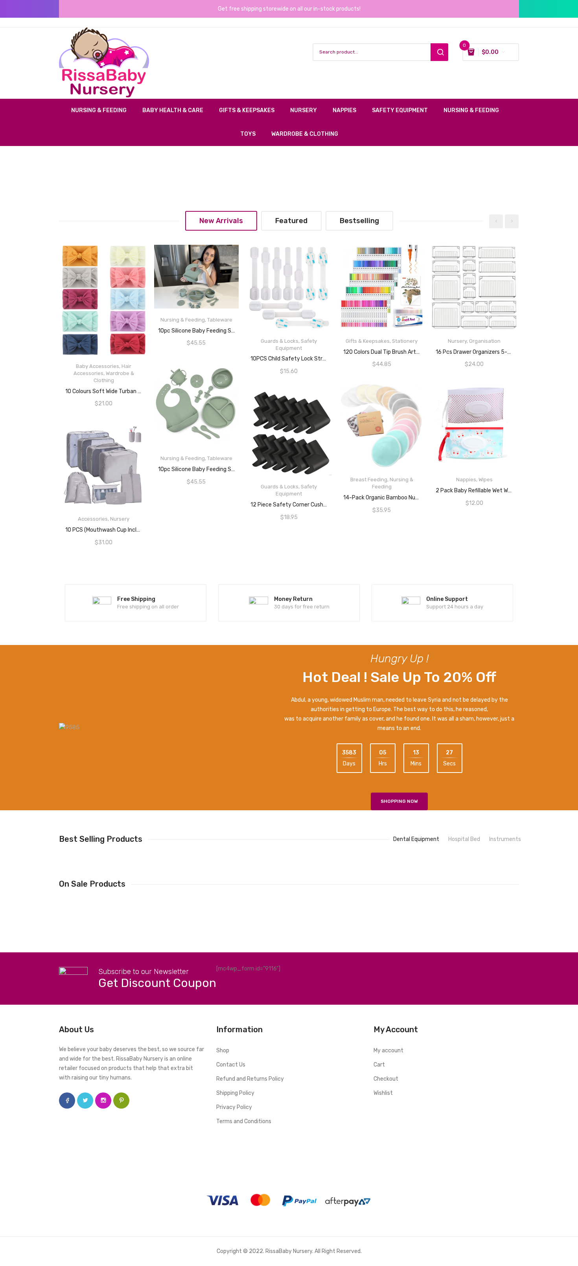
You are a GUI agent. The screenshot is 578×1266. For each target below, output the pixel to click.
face (67, 1100)
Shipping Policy (235, 1093)
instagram (103, 1100)
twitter (85, 1100)
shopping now (399, 801)
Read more (104, 388)
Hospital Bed (464, 839)
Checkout (386, 1079)
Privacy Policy (234, 1107)
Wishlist (383, 1093)
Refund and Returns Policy (250, 1079)
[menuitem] (102, 110)
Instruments (505, 839)
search (439, 52)
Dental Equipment (416, 839)
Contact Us (230, 1064)
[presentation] (496, 221)
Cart (379, 1064)
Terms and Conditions (243, 1121)
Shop (222, 1050)
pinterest (121, 1100)
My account (388, 1050)
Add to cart (474, 488)
